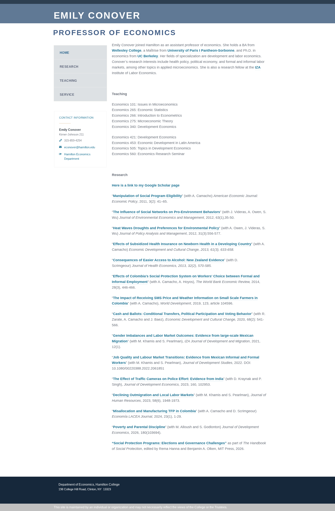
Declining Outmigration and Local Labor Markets (153, 395)
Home (64, 52)
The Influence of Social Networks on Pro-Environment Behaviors (166, 212)
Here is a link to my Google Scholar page (146, 185)
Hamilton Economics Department (77, 156)
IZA (258, 67)
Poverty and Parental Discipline (139, 427)
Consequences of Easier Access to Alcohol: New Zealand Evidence (168, 260)
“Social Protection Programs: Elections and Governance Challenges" (169, 443)
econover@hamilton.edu (79, 147)
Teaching (68, 80)
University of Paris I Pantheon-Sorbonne (201, 50)
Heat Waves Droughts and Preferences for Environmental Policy (166, 228)
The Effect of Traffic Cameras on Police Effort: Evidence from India (168, 379)
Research (69, 66)
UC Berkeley (147, 56)
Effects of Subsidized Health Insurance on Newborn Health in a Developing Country (182, 244)
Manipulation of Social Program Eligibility (147, 196)
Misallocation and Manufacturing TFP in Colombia (154, 411)
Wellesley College (126, 50)
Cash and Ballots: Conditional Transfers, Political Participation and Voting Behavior (182, 314)
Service (67, 94)
